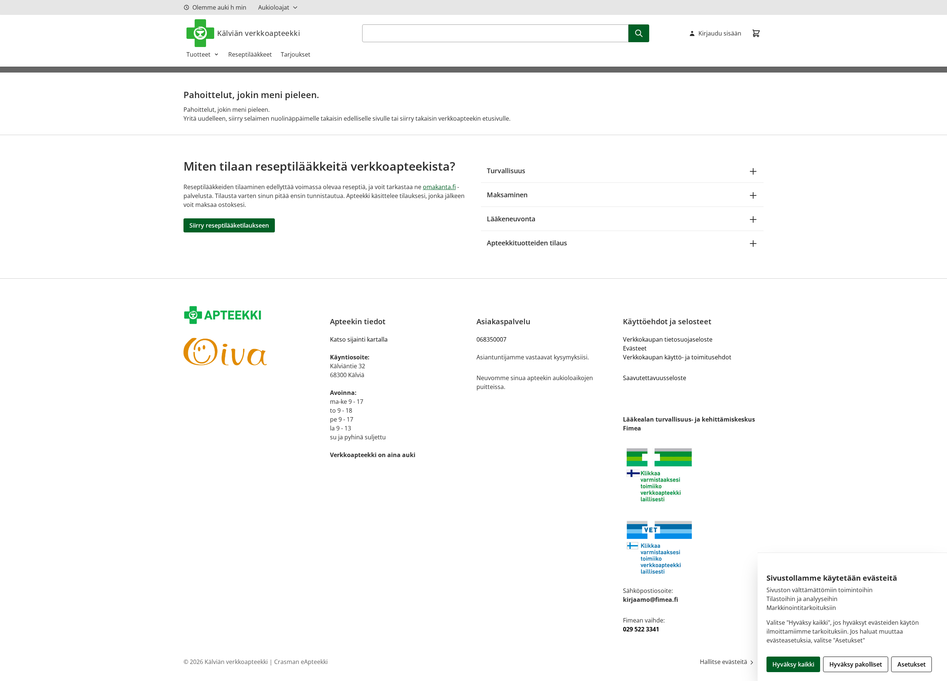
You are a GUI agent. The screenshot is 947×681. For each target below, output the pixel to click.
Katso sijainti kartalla (359, 339)
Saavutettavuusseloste (654, 378)
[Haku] (638, 33)
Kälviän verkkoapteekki (258, 33)
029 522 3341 (641, 629)
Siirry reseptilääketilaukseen (229, 225)
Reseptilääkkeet (250, 54)
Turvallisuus (506, 170)
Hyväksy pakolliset (855, 664)
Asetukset (911, 664)
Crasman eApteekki (301, 662)
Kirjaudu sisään (719, 33)
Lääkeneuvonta (511, 218)
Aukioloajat (273, 7)
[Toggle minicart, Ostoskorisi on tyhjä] (756, 33)
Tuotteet (198, 54)
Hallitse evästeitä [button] (724, 662)
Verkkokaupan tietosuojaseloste (667, 339)
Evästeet (635, 348)
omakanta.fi (439, 187)
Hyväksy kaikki (793, 664)
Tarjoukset (295, 54)
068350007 (491, 339)
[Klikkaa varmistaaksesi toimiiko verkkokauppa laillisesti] (693, 475)
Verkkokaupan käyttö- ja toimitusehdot (677, 357)
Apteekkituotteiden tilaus (527, 242)
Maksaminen (507, 194)
